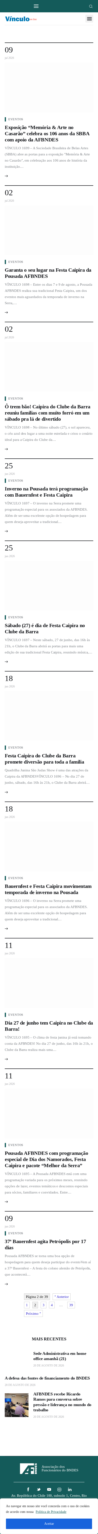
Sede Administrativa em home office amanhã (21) (59, 1356)
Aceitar (49, 1523)
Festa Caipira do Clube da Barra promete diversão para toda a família (44, 759)
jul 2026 (9, 58)
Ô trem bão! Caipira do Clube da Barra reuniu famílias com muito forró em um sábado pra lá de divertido (47, 413)
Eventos (15, 119)
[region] (49, 1516)
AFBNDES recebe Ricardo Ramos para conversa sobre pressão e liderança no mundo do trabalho (62, 1402)
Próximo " (33, 1313)
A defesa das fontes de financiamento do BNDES (47, 1378)
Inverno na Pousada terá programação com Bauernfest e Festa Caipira (46, 492)
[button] (89, 19)
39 (71, 1305)
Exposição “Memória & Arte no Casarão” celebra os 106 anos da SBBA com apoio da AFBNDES (47, 133)
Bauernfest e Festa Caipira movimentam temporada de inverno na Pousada (48, 889)
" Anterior (61, 1297)
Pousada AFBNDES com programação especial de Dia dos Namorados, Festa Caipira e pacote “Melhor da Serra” (46, 1159)
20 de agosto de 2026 (48, 1365)
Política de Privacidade (51, 1512)
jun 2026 (10, 474)
